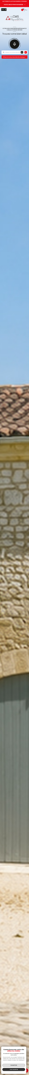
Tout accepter (14, 1069)
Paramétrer (13, 1065)
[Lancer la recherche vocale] (14, 44)
